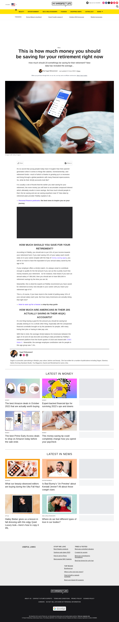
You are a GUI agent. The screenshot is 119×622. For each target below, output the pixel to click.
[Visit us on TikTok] (114, 3)
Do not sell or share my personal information (63, 602)
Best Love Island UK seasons (74, 580)
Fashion (64, 11)
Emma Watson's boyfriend (34, 17)
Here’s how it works (82, 75)
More (99, 11)
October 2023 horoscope (76, 17)
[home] (16, 11)
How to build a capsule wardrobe (71, 575)
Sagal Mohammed (51, 71)
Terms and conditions (62, 598)
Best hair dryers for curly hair (84, 560)
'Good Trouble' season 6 (55, 17)
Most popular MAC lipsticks (63, 559)
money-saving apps (59, 258)
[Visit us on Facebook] (106, 3)
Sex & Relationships (50, 11)
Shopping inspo (76, 11)
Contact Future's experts (42, 598)
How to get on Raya (60, 556)
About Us (28, 598)
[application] (45, 222)
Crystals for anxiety (81, 552)
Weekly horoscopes (96, 17)
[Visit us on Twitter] (109, 3)
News (59, 47)
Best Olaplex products (61, 549)
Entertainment (33, 11)
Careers (41, 602)
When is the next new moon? (73, 572)
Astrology (89, 11)
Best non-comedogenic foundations (82, 556)
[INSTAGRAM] (24, 355)
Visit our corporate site (84, 616)
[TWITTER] (21, 355)
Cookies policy (88, 598)
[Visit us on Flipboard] (117, 3)
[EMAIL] (27, 355)
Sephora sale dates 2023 (62, 552)
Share (21, 163)
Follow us (69, 163)
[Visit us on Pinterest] (111, 3)
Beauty (21, 11)
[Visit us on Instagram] (103, 3)
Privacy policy (76, 598)
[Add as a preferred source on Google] (59, 609)
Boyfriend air (68, 568)
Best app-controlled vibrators (84, 549)
